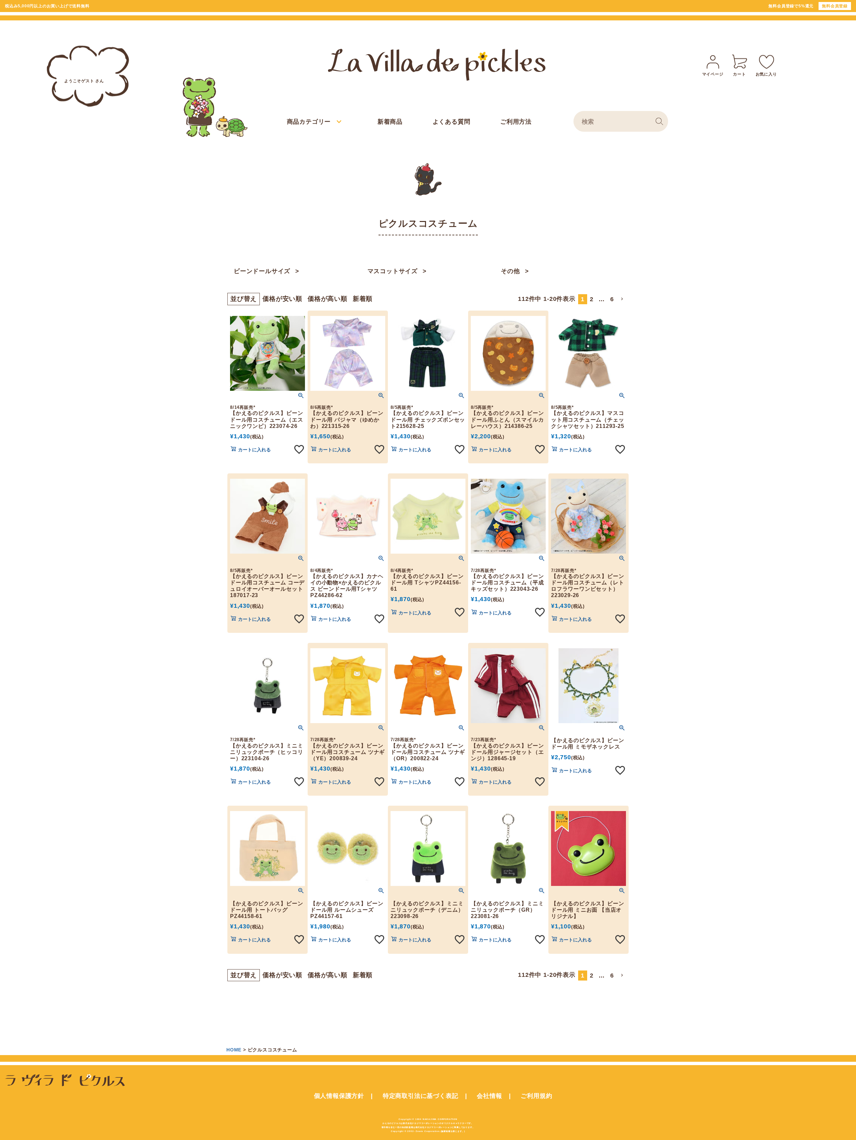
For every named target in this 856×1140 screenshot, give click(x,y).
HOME (233, 1049)
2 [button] (592, 299)
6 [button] (612, 299)
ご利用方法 (516, 121)
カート (739, 74)
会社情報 (489, 1096)
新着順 (362, 298)
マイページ (713, 74)
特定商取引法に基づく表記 (420, 1096)
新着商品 (390, 121)
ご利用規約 (536, 1096)
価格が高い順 (327, 298)
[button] (623, 299)
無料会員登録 (835, 6)
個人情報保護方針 (339, 1096)
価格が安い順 (282, 298)
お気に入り (766, 74)
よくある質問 (451, 121)
